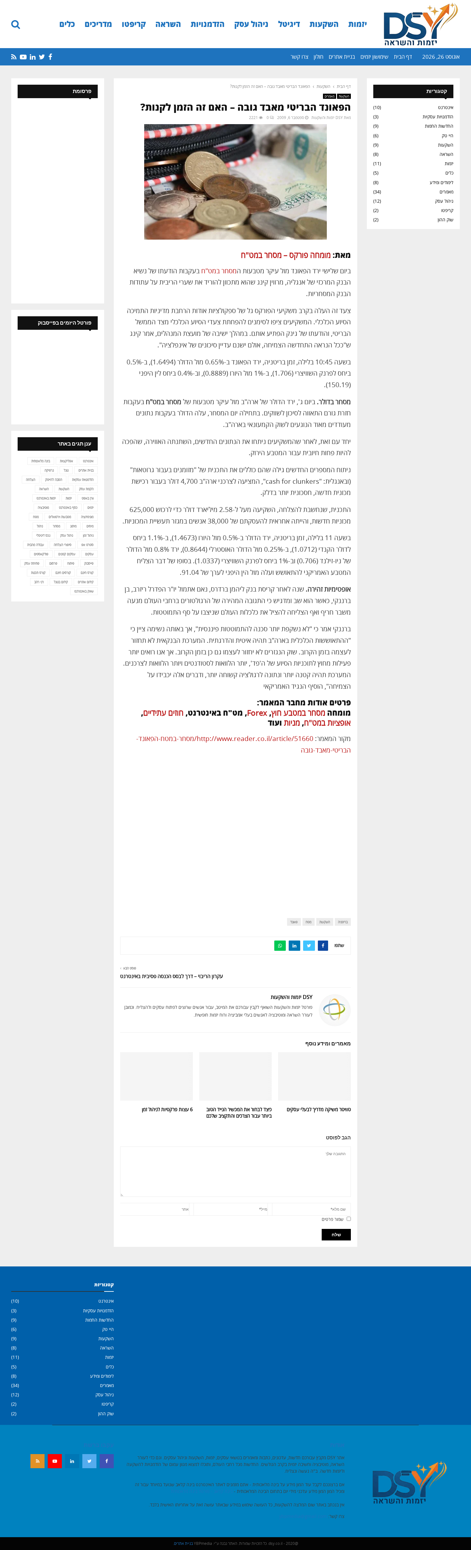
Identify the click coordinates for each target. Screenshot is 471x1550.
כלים (67, 24)
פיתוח (70, 563)
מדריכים (98, 24)
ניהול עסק (251, 24)
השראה (168, 24)
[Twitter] (89, 1461)
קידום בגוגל (61, 582)
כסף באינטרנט (68, 507)
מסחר (56, 526)
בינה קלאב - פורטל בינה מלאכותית (202, 1491)
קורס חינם (87, 572)
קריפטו (134, 24)
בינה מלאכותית (40, 461)
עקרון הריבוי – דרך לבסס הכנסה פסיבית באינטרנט (171, 976)
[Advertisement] (235, 831)
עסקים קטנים (66, 554)
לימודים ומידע (441, 182)
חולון (318, 56)
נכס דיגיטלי (43, 535)
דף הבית (403, 56)
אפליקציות (66, 461)
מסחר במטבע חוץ (298, 712)
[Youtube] (55, 1461)
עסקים (89, 554)
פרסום (53, 563)
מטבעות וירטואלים (60, 517)
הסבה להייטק (53, 479)
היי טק (447, 135)
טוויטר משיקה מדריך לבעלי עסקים (319, 1109)
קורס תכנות (38, 572)
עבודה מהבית (35, 544)
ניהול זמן (88, 535)
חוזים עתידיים (163, 712)
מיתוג (73, 526)
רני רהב (39, 582)
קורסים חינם (63, 572)
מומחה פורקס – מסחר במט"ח (286, 255)
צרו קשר (299, 56)
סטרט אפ (87, 544)
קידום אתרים (86, 582)
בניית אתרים (342, 56)
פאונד (294, 922)
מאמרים (330, 96)
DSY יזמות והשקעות (327, 117)
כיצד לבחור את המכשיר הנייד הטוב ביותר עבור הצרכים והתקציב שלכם (239, 1112)
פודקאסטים (41, 554)
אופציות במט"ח (327, 722)
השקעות (324, 24)
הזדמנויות (208, 24)
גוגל (66, 470)
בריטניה (343, 922)
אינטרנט (445, 107)
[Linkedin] (72, 1461)
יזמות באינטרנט (46, 498)
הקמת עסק (86, 489)
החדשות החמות (439, 126)
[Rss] (37, 1461)
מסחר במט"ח (219, 270)
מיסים (90, 526)
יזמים (90, 507)
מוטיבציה (43, 507)
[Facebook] (107, 1461)
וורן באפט (88, 498)
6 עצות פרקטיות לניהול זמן (167, 1109)
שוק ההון (445, 220)
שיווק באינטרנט (84, 591)
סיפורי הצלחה (62, 544)
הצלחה (30, 479)
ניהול (40, 526)
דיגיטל (289, 24)
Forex (257, 712)
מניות (292, 722)
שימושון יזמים (374, 56)
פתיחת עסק (31, 563)
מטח (308, 922)
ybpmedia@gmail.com (303, 1516)
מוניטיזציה (87, 517)
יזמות (357, 24)
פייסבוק (89, 563)
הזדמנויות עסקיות (438, 117)
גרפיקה (49, 470)
